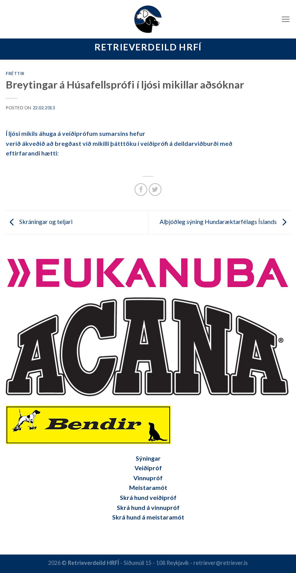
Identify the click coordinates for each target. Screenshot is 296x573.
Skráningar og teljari (45, 221)
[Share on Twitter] (155, 189)
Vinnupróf (148, 477)
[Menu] (285, 19)
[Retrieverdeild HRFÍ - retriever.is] (148, 19)
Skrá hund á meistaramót (148, 517)
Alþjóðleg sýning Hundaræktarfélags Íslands (219, 221)
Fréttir (15, 73)
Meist (137, 487)
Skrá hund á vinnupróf (148, 507)
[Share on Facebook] (141, 189)
